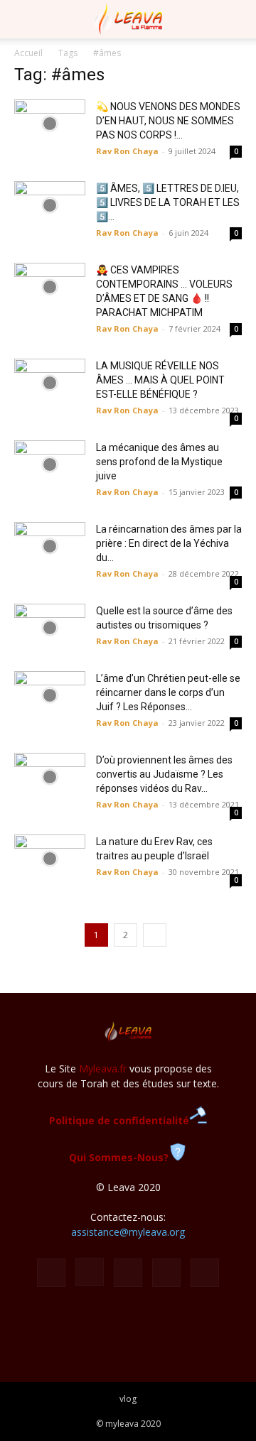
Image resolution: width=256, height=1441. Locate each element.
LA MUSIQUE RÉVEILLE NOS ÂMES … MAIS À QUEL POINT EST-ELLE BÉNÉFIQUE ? (160, 380)
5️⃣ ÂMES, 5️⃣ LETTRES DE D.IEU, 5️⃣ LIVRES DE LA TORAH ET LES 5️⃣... (168, 202)
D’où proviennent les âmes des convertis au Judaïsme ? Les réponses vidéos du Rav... (164, 774)
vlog (128, 1399)
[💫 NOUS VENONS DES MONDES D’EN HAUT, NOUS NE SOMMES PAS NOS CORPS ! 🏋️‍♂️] (49, 123)
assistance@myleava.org (128, 1232)
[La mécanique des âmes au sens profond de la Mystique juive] (49, 464)
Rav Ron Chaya (127, 151)
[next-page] (154, 935)
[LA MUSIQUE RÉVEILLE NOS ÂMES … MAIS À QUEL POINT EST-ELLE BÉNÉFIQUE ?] (49, 383)
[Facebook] (51, 1272)
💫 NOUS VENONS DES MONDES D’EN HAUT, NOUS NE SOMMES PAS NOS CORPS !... (168, 121)
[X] (166, 1272)
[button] (24, 19)
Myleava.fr (103, 1068)
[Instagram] (89, 1272)
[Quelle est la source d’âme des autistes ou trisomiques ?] (49, 628)
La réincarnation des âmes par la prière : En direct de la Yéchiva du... (169, 543)
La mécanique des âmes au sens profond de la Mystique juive (159, 462)
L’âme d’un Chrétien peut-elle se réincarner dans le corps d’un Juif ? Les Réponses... (168, 692)
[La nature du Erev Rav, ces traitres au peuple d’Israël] (49, 858)
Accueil (28, 53)
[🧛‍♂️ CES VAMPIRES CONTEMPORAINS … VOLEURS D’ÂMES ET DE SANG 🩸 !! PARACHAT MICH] (49, 287)
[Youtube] (205, 1272)
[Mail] (128, 1272)
